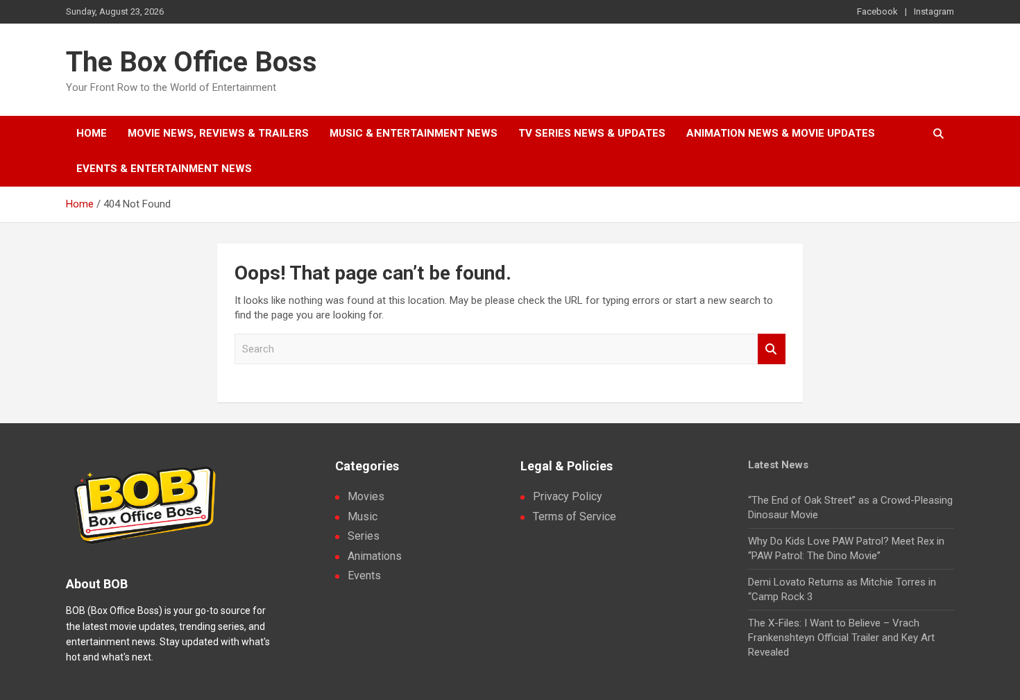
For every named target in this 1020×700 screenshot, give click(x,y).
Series (364, 536)
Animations (375, 556)
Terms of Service (574, 516)
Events (364, 575)
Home (91, 133)
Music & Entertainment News (414, 133)
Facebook (877, 11)
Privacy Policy (567, 496)
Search (771, 349)
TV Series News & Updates (591, 133)
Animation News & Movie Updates (780, 133)
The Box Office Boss (191, 62)
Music (362, 516)
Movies (366, 496)
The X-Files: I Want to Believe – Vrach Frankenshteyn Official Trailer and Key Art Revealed (841, 637)
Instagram (934, 11)
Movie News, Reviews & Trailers (218, 133)
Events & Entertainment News (164, 168)
